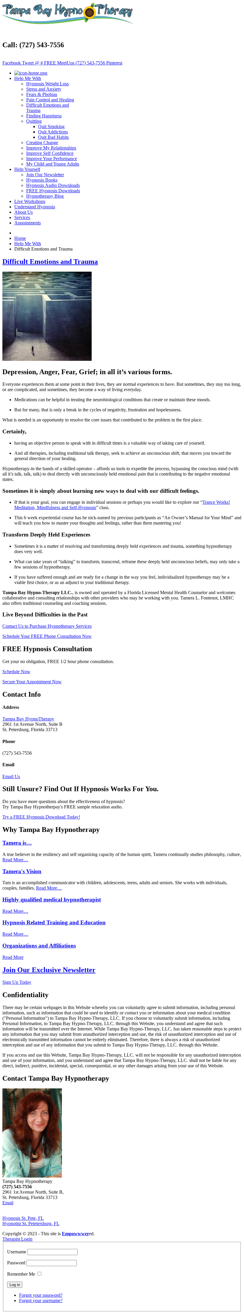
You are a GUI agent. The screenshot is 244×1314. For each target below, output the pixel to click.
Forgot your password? (40, 1295)
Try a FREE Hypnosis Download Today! (41, 816)
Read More (13, 957)
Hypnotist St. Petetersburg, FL (31, 1223)
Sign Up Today (16, 982)
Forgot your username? (40, 1300)
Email (7, 1202)
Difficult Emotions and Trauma (50, 261)
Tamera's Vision (21, 871)
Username (16, 1251)
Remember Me (21, 1274)
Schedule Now (16, 671)
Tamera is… (17, 843)
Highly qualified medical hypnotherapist (51, 899)
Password (16, 1262)
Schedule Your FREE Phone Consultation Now (47, 636)
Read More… (15, 859)
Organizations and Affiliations (39, 945)
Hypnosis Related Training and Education (54, 922)
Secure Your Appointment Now (32, 681)
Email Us (11, 776)
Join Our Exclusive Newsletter (49, 970)
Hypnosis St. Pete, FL (23, 1218)
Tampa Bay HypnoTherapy (28, 718)
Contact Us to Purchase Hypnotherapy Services (47, 626)
